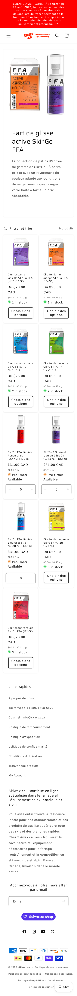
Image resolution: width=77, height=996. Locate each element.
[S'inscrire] (63, 901)
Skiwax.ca (24, 967)
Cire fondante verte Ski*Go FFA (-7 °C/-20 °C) (55, 367)
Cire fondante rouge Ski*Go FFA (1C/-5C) (20, 629)
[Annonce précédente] (8, 14)
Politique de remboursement (29, 727)
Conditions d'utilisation (25, 756)
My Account (17, 775)
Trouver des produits (24, 766)
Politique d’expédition (31, 980)
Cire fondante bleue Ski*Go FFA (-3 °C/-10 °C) (20, 367)
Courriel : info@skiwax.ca (27, 717)
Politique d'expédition (24, 737)
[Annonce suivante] (69, 14)
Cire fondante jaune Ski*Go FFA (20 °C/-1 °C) (56, 543)
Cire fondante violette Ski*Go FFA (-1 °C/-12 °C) (20, 278)
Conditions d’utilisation (59, 973)
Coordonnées (55, 980)
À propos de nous (21, 698)
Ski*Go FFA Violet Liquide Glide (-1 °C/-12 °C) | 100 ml (55, 455)
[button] (8, 35)
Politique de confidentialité (24, 973)
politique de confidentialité (28, 746)
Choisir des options (20, 313)
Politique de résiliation (40, 986)
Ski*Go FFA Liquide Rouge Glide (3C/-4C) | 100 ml (20, 455)
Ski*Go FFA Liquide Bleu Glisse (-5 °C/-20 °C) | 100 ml (20, 543)
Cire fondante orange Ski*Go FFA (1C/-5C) (55, 278)
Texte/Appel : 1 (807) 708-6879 (31, 708)
